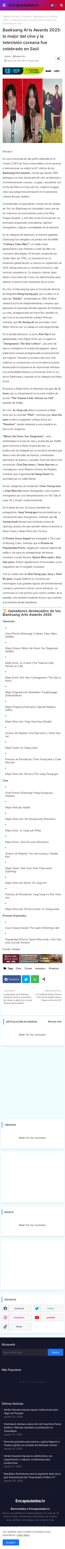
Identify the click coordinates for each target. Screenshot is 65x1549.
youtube (51, 1317)
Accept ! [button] (11, 1542)
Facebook (13, 979)
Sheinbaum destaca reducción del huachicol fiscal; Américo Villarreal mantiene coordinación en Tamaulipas (32, 1427)
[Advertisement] (32, 1082)
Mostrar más (55, 1021)
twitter (50, 1308)
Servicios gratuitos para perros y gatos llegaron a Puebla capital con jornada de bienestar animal (32, 1443)
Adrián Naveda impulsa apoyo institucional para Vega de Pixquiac (31, 1411)
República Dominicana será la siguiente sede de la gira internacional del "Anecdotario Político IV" (32, 1475)
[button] (61, 5)
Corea (28, 968)
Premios (26, 16)
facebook (19, 1308)
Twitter (26, 979)
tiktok (19, 1326)
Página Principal (11, 16)
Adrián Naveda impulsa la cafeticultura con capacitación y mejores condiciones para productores (28, 1459)
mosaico (40, 968)
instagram (19, 1317)
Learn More (23, 1534)
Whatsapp (35, 979)
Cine (18, 968)
